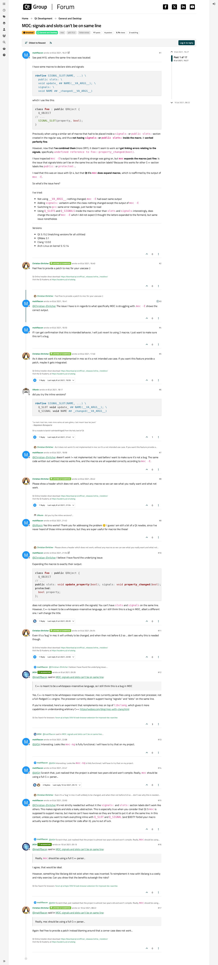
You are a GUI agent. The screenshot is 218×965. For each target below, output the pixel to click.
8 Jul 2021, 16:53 (59, 327)
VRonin (35, 389)
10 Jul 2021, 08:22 (88, 907)
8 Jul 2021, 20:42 (87, 478)
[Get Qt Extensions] (4, 48)
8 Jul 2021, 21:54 (59, 552)
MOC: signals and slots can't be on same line (79, 677)
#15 (159, 800)
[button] (4, 961)
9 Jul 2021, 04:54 (87, 630)
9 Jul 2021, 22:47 (59, 768)
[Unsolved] (4, 54)
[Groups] (4, 35)
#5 (160, 353)
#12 (159, 672)
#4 (160, 327)
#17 (159, 907)
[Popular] (4, 23)
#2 (160, 263)
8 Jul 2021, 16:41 (59, 301)
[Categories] (4, 3)
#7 (160, 452)
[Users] (4, 29)
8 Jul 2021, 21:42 (59, 520)
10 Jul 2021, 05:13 (69, 844)
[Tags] (4, 16)
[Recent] (4, 10)
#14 (159, 768)
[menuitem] (214, 3)
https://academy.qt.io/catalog (63, 279)
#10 (159, 552)
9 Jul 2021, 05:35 (68, 672)
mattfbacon (37, 52)
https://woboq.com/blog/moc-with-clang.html (104, 709)
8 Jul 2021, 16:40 (87, 263)
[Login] (214, 3)
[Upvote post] (147, 254)
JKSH (34, 672)
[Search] (4, 42)
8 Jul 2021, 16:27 (59, 52)
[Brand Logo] (48, 7)
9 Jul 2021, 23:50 (59, 800)
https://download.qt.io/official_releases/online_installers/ (84, 276)
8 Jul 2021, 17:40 (87, 353)
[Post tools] (159, 254)
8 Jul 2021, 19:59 (59, 452)
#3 (160, 301)
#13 (159, 739)
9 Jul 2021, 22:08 (59, 739)
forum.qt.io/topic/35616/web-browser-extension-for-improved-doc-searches (86, 717)
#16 (159, 844)
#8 (160, 478)
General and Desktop (48, 32)
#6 (160, 389)
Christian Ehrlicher (40, 263)
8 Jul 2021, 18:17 (55, 389)
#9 (160, 520)
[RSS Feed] (50, 42)
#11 (159, 630)
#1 (160, 52)
